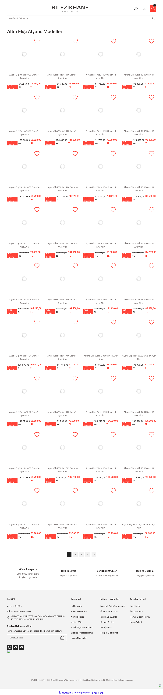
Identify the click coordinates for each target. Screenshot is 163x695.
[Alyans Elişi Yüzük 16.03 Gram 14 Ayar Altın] (100, 391)
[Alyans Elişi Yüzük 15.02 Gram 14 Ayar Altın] (139, 110)
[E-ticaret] (81, 692)
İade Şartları (106, 627)
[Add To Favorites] (36, 41)
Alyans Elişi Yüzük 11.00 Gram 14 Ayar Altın (24, 245)
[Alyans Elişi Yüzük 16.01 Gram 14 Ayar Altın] (100, 503)
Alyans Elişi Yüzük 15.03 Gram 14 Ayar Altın (24, 133)
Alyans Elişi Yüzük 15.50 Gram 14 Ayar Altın (62, 301)
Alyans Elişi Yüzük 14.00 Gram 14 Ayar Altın (24, 189)
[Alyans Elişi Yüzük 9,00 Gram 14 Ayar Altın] (139, 503)
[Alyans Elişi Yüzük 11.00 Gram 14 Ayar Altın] (24, 222)
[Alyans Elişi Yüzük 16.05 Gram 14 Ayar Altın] (62, 222)
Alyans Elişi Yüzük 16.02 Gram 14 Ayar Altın (101, 470)
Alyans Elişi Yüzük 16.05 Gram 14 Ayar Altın (62, 245)
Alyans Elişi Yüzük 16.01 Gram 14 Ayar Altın (101, 526)
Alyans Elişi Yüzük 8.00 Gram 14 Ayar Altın (139, 357)
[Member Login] (144, 8)
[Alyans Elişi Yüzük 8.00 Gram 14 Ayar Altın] (139, 335)
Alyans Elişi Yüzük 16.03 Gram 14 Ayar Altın (101, 414)
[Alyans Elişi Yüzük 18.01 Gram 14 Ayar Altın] (100, 279)
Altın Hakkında (77, 617)
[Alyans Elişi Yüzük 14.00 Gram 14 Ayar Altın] (24, 166)
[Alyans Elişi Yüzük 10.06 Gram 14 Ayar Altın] (139, 54)
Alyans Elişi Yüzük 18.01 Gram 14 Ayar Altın (101, 301)
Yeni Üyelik (135, 606)
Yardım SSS (76, 622)
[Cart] (153, 8)
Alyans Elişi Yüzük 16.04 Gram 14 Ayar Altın (24, 301)
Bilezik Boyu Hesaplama (82, 633)
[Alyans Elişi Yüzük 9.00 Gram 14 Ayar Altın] (100, 335)
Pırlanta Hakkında (79, 611)
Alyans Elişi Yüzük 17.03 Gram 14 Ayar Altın (139, 414)
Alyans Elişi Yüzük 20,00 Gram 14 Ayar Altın (62, 133)
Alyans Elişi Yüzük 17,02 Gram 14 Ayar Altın (62, 470)
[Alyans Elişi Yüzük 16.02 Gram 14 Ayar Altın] (100, 447)
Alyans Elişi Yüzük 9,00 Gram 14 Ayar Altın (139, 526)
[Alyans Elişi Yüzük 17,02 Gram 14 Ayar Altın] (62, 447)
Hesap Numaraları (79, 638)
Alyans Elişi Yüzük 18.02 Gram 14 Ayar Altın (139, 245)
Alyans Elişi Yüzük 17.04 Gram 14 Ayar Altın (24, 357)
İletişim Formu (136, 611)
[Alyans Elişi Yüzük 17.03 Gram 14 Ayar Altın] (139, 391)
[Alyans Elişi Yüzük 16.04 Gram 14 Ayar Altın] (24, 279)
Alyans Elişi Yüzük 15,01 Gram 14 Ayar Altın (101, 189)
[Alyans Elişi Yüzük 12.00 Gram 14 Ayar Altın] (24, 503)
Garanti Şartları (107, 622)
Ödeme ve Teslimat (109, 611)
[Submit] (62, 638)
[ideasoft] (64, 692)
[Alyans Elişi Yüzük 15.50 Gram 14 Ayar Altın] (62, 279)
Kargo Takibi (136, 622)
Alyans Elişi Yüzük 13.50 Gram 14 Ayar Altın (62, 357)
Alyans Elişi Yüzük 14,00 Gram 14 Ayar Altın (24, 470)
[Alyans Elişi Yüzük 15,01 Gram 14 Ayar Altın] (100, 166)
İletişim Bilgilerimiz (109, 633)
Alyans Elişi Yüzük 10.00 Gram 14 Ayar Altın (24, 76)
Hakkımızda (76, 606)
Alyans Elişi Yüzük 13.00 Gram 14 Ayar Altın (139, 189)
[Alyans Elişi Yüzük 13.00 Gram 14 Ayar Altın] (139, 166)
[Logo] (70, 8)
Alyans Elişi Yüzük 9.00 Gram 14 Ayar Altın (100, 357)
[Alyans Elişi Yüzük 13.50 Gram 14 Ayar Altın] (62, 335)
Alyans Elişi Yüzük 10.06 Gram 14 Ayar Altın (139, 76)
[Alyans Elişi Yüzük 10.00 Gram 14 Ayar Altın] (24, 54)
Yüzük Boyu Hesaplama (81, 627)
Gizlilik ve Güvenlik (108, 617)
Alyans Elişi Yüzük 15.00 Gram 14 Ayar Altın (139, 470)
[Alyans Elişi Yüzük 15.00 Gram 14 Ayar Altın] (139, 447)
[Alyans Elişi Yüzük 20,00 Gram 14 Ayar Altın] (62, 110)
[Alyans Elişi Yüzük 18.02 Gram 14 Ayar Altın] (139, 222)
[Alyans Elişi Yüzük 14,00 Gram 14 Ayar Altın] (24, 447)
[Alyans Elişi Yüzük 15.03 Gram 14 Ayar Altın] (24, 110)
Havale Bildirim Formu (140, 617)
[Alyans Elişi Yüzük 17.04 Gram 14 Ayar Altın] (24, 335)
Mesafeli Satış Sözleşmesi (112, 606)
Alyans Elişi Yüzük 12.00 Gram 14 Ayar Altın (24, 526)
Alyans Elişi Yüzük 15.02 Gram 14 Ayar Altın (139, 133)
